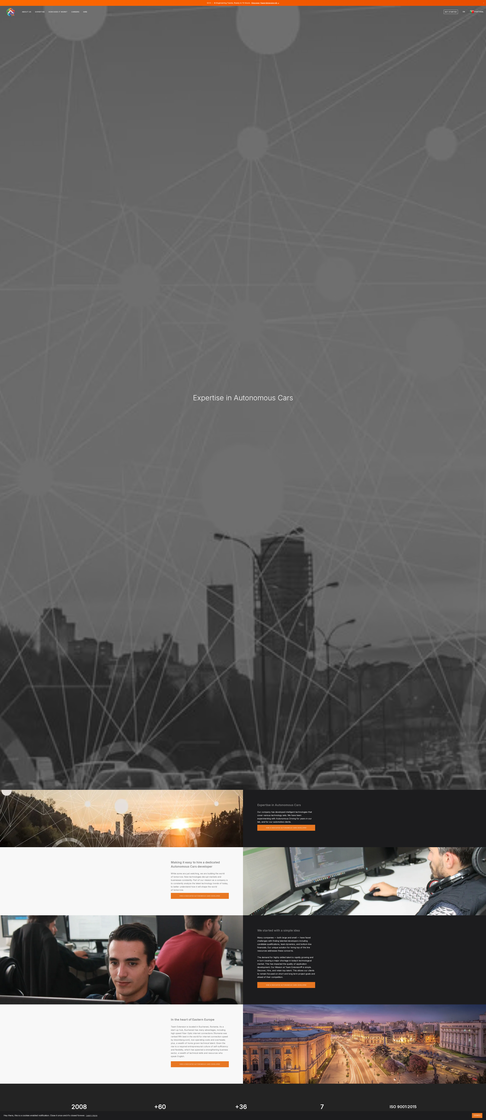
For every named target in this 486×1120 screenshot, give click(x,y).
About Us (26, 12)
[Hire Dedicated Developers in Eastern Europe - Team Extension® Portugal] (12, 12)
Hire (85, 12)
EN (464, 12)
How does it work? (58, 12)
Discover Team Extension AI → (265, 3)
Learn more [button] (91, 1115)
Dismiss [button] (477, 1115)
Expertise (40, 12)
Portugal (479, 12)
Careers (75, 12)
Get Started (451, 12)
